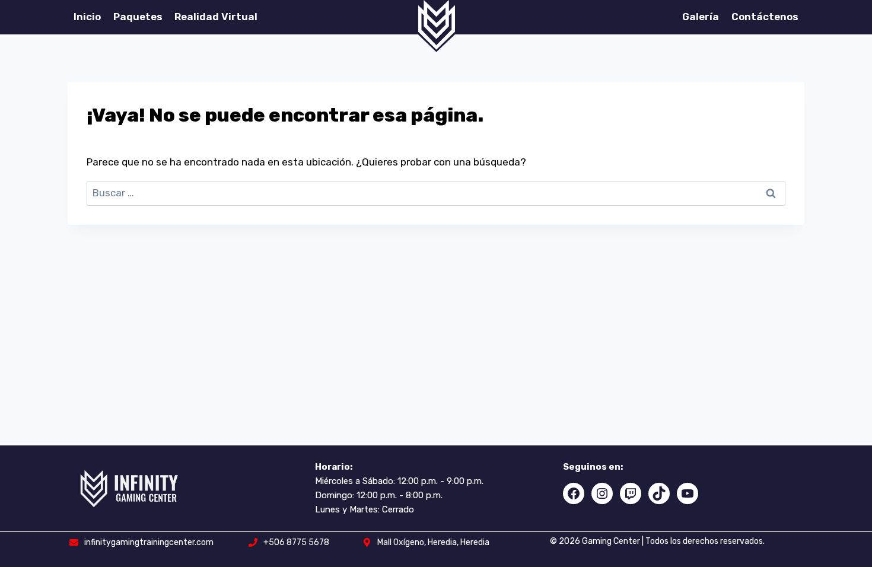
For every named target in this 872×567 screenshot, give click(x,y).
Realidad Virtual (215, 17)
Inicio (87, 17)
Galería (700, 17)
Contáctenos (764, 17)
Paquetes (138, 17)
